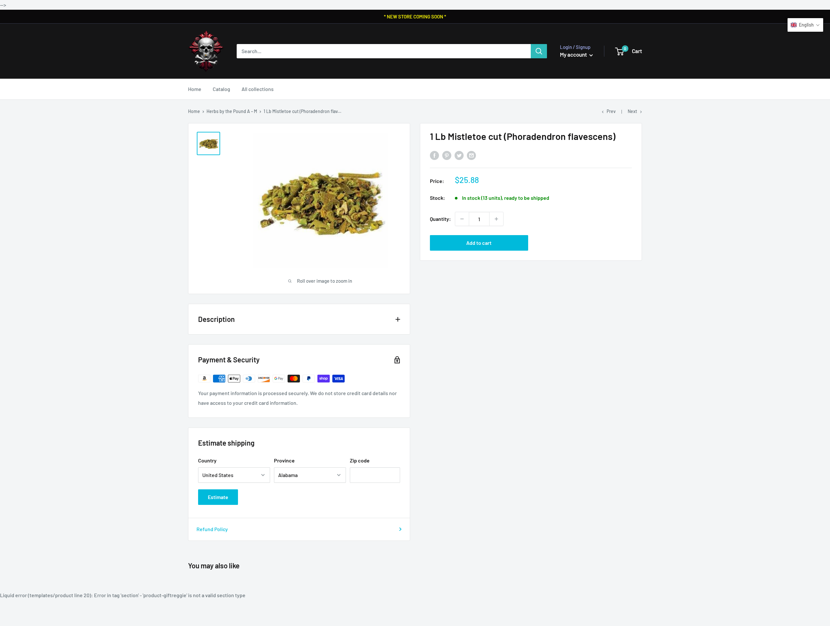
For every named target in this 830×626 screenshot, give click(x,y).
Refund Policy (212, 529)
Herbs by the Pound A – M (232, 111)
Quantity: (440, 219)
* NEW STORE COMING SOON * (415, 16)
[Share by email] (471, 155)
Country (207, 460)
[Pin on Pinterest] (446, 155)
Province (284, 460)
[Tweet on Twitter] (459, 155)
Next (632, 111)
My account (574, 54)
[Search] (539, 51)
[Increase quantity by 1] (496, 219)
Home (194, 89)
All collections (258, 89)
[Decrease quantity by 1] (462, 219)
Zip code (360, 460)
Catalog (221, 89)
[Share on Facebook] (434, 155)
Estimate (218, 497)
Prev (611, 111)
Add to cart (479, 243)
